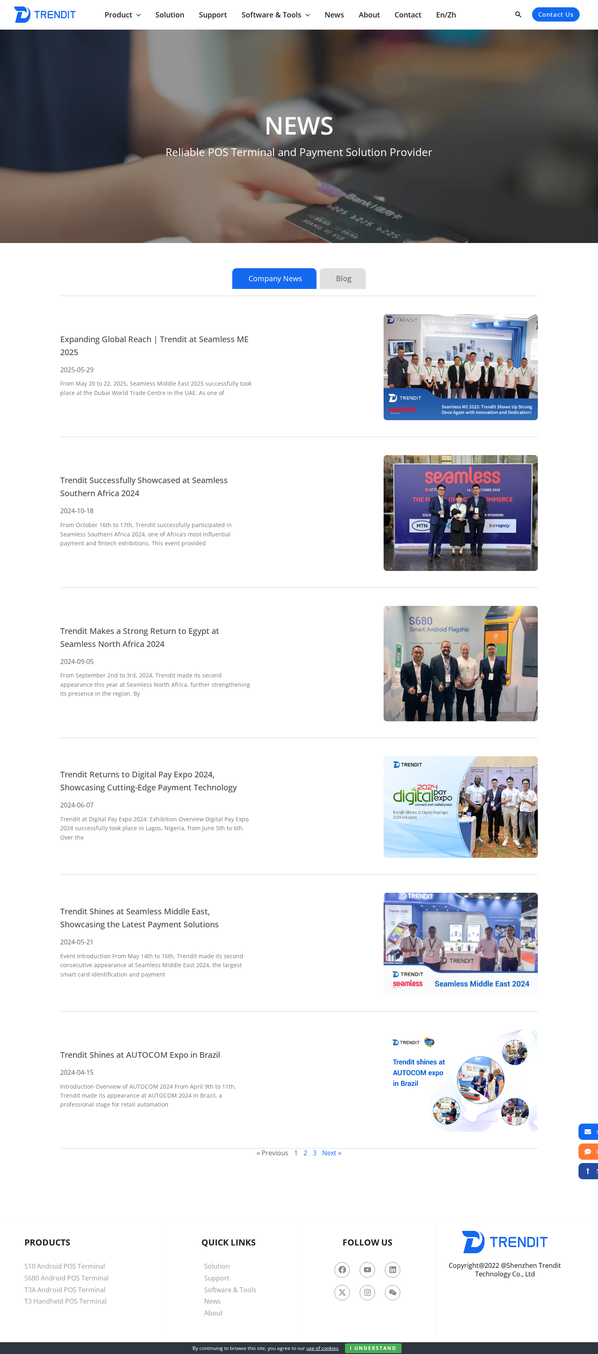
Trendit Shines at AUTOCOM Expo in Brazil (140, 1054)
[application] (136, 14)
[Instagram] (367, 1292)
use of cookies (322, 1348)
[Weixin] (392, 1292)
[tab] (274, 278)
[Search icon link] (518, 15)
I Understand (373, 1348)
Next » (331, 1152)
